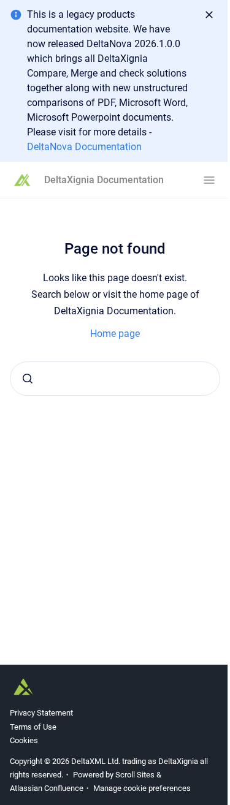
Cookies (24, 740)
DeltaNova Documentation (84, 147)
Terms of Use (33, 726)
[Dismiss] (209, 14)
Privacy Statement (41, 712)
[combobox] (115, 378)
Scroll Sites (135, 774)
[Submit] (27, 378)
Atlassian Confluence (46, 788)
